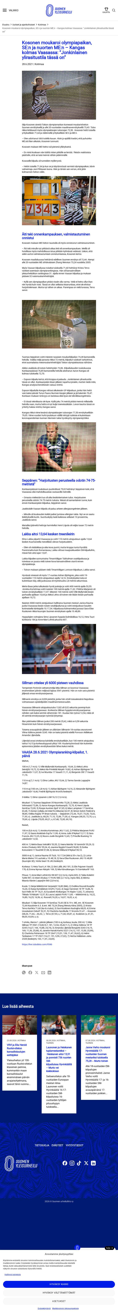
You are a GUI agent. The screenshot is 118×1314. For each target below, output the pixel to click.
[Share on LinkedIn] (49, 973)
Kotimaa (42, 24)
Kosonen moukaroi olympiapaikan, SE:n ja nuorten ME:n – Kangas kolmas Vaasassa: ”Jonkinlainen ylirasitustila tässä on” (58, 30)
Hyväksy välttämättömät (59, 1292)
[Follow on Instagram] (72, 1163)
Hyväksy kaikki (59, 1284)
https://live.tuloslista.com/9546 (37, 944)
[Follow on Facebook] (65, 1163)
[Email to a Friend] (43, 973)
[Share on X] (37, 973)
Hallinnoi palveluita (13, 1274)
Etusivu (5, 24)
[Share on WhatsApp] (24, 973)
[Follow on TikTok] (79, 1163)
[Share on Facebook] (30, 973)
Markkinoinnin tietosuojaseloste (65, 1308)
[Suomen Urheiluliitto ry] (59, 10)
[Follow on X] (86, 1163)
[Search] (114, 10)
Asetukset (59, 1301)
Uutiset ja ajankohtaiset (23, 24)
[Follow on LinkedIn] (93, 1163)
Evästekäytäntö (44, 1308)
